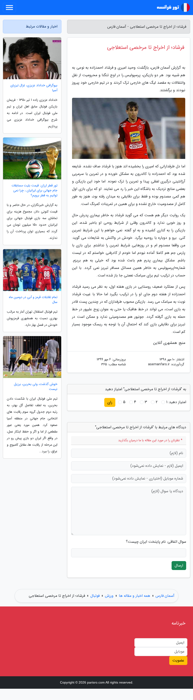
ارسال (179, 565)
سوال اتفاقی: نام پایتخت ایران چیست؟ (156, 542)
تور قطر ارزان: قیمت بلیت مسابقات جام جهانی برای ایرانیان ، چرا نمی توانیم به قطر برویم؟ (34, 190)
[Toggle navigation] (9, 7)
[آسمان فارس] (172, 7)
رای (109, 402)
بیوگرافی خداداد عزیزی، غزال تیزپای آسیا (33, 88)
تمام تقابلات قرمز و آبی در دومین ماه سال (33, 300)
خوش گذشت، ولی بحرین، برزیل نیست (35, 387)
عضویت (178, 660)
